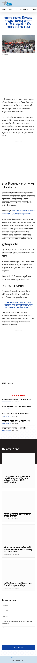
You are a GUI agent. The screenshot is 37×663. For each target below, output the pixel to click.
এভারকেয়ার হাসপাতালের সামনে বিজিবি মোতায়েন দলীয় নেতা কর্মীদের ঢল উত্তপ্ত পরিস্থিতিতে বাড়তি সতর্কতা (17, 479)
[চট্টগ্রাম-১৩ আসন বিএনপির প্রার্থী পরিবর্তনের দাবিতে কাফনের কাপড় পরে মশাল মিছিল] (18, 534)
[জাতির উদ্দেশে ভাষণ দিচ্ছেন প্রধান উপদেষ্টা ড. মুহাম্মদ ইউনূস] (18, 570)
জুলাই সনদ (10, 383)
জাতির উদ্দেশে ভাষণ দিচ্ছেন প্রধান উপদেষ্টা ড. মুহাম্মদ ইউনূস (18, 584)
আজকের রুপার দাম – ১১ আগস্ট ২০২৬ (16, 399)
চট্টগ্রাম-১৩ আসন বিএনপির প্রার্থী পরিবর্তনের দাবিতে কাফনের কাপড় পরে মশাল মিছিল (18, 550)
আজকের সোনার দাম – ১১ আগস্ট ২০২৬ (16, 407)
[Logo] (12, 3)
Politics (28, 31)
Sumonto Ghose (7, 485)
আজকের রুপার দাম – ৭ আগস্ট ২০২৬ (16, 428)
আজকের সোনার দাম (6, 409)
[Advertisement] (18, 77)
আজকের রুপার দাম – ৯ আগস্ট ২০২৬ (16, 414)
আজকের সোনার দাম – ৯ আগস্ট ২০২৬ (16, 421)
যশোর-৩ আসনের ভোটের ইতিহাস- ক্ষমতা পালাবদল (18, 515)
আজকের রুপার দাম (6, 402)
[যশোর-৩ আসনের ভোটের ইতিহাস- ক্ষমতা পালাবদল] (18, 501)
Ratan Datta (11, 31)
